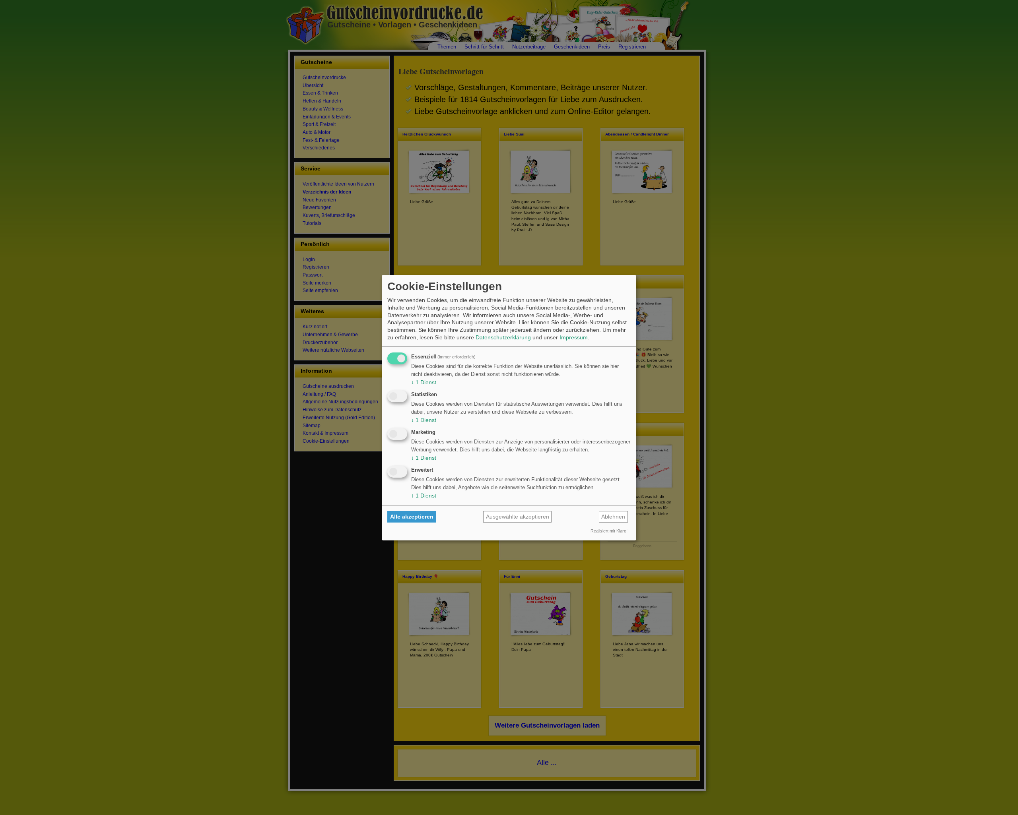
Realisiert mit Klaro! (609, 530)
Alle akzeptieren (411, 516)
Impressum (574, 337)
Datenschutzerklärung (503, 337)
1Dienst (423, 382)
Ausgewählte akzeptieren (517, 516)
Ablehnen (613, 516)
